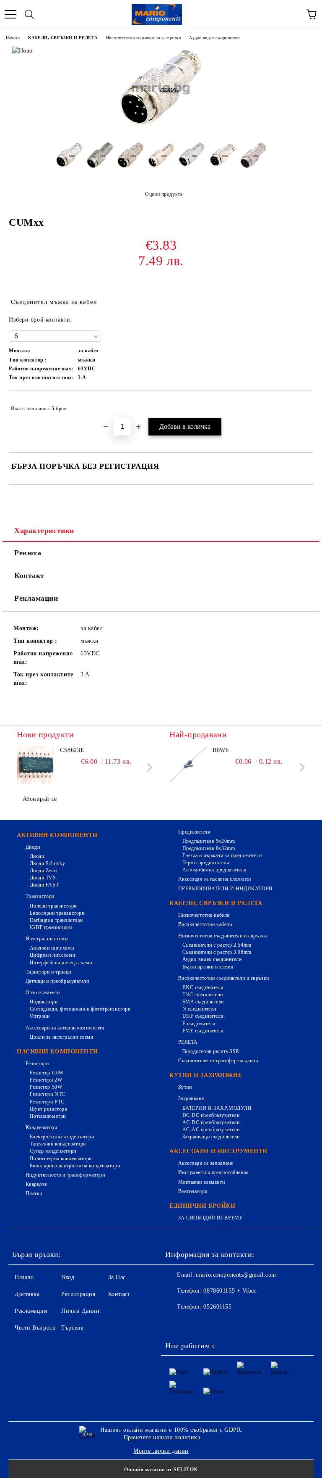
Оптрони (39, 1016)
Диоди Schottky (47, 863)
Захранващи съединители (211, 1137)
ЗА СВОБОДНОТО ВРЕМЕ (210, 1218)
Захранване (191, 1098)
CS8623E (72, 750)
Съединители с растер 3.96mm (217, 952)
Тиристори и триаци (48, 972)
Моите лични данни (161, 1451)
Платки (34, 1193)
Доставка (27, 1294)
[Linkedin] (250, 1323)
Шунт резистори (48, 1109)
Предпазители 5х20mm (208, 841)
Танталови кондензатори (58, 1144)
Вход (67, 1277)
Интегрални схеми (47, 939)
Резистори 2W (46, 1080)
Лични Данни (80, 1311)
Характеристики (44, 530)
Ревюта (27, 553)
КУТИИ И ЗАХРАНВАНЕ (205, 1075)
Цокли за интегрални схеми (61, 1037)
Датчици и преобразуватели (57, 981)
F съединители (199, 1024)
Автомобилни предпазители (214, 870)
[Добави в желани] (301, 405)
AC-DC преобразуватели (210, 1122)
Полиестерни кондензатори (61, 1158)
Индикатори (43, 1002)
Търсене (72, 1328)
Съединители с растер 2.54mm (217, 945)
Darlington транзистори (56, 920)
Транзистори (40, 896)
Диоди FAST (44, 885)
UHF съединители (202, 1016)
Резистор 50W (46, 1087)
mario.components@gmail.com (236, 1275)
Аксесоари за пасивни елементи (214, 879)
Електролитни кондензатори (62, 1137)
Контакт (29, 575)
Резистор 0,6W (47, 1073)
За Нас (117, 1277)
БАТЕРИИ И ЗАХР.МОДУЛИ (217, 1108)
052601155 (217, 1307)
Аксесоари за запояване (205, 1163)
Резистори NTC (47, 1094)
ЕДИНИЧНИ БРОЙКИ (202, 1206)
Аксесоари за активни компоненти (65, 1028)
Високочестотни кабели (205, 924)
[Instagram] (213, 1323)
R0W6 (221, 750)
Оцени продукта (163, 194)
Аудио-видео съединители (214, 37)
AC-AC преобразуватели (210, 1129)
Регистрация (78, 1294)
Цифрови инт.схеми (52, 955)
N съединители (199, 1009)
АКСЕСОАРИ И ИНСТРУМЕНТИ (218, 1151)
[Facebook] (176, 1323)
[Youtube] (231, 1323)
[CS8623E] (36, 765)
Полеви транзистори (53, 906)
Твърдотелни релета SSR (210, 1051)
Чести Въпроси (35, 1328)
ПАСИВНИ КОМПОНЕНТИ (57, 1051)
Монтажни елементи (201, 1182)
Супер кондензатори (53, 1151)
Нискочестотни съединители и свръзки (143, 37)
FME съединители (202, 1031)
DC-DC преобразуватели (210, 1115)
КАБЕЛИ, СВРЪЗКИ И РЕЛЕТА (62, 37)
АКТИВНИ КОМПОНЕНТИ (57, 835)
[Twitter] (194, 1323)
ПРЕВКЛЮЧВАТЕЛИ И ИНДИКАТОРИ (225, 889)
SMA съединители (203, 1002)
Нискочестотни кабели (204, 915)
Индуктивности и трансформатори (65, 1175)
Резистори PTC (47, 1102)
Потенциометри (48, 1116)
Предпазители (194, 832)
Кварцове (36, 1184)
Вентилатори (193, 1191)
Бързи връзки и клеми (208, 967)
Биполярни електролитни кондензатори (75, 1166)
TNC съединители (202, 995)
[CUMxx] (161, 129)
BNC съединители (202, 987)
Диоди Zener (44, 871)
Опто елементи (43, 992)
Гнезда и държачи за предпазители (222, 855)
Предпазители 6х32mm (208, 848)
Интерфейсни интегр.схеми (61, 963)
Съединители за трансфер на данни (218, 1061)
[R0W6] (188, 765)
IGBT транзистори (51, 927)
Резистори (37, 1063)
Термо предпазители (205, 863)
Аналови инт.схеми (52, 948)
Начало (13, 37)
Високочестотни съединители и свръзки (223, 978)
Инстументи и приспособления (213, 1172)
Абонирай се (40, 799)
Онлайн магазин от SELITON (161, 1470)
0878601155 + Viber (229, 1291)
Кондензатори (41, 1127)
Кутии (185, 1087)
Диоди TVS (43, 878)
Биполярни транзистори (57, 913)
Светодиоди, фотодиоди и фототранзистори (80, 1009)
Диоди (33, 847)
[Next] (147, 767)
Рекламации (36, 598)
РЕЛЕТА (188, 1042)
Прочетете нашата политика (162, 1437)
